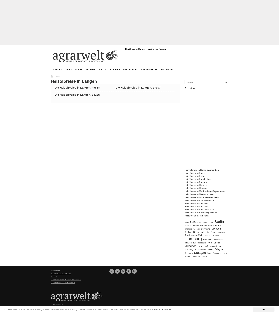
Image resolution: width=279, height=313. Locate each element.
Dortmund (205, 229)
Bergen (210, 222)
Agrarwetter (149, 69)
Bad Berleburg (196, 222)
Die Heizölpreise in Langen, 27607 (138, 87)
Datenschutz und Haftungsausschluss (66, 280)
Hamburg (193, 238)
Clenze (196, 229)
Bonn (210, 225)
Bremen (217, 225)
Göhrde (216, 235)
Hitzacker (188, 243)
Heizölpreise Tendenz (156, 49)
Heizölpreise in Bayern (195, 173)
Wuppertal (202, 257)
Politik (103, 69)
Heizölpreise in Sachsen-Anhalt (199, 209)
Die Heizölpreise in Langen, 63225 (77, 94)
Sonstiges (167, 69)
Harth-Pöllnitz (218, 240)
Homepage (55, 270)
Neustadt (213, 246)
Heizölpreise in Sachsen (196, 206)
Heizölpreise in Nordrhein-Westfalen (202, 197)
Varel (209, 253)
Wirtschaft (130, 69)
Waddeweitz (217, 253)
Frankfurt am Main (194, 235)
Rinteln (210, 250)
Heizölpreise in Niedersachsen (199, 194)
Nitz (220, 246)
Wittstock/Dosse (191, 256)
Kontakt (54, 277)
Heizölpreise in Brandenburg (198, 179)
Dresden (216, 228)
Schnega (189, 253)
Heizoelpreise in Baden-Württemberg (202, 170)
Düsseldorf (198, 232)
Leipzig (217, 243)
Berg (205, 222)
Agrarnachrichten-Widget (61, 273)
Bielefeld (188, 225)
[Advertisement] (139, 22)
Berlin (219, 221)
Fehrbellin (221, 232)
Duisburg (188, 232)
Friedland (208, 236)
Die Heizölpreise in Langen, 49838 (77, 87)
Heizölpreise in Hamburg (196, 185)
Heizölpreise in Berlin (194, 176)
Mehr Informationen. (163, 309)
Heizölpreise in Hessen (195, 188)
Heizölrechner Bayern (135, 49)
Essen (214, 232)
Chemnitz (188, 229)
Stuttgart (200, 252)
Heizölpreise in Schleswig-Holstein (201, 212)
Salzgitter (219, 249)
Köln (210, 242)
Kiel (194, 243)
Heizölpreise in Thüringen (197, 215)
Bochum (196, 225)
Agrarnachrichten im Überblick (63, 283)
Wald (225, 253)
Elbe (207, 232)
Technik (90, 69)
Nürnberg (189, 249)
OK (263, 309)
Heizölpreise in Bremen (196, 182)
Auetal (187, 222)
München (190, 246)
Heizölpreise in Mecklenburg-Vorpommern (205, 191)
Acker (79, 69)
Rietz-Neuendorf (200, 249)
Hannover (207, 239)
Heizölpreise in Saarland (196, 203)
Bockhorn (203, 225)
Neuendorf (203, 246)
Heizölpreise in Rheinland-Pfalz (199, 200)
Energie (115, 69)
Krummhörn (201, 243)
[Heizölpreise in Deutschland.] (52, 77)
